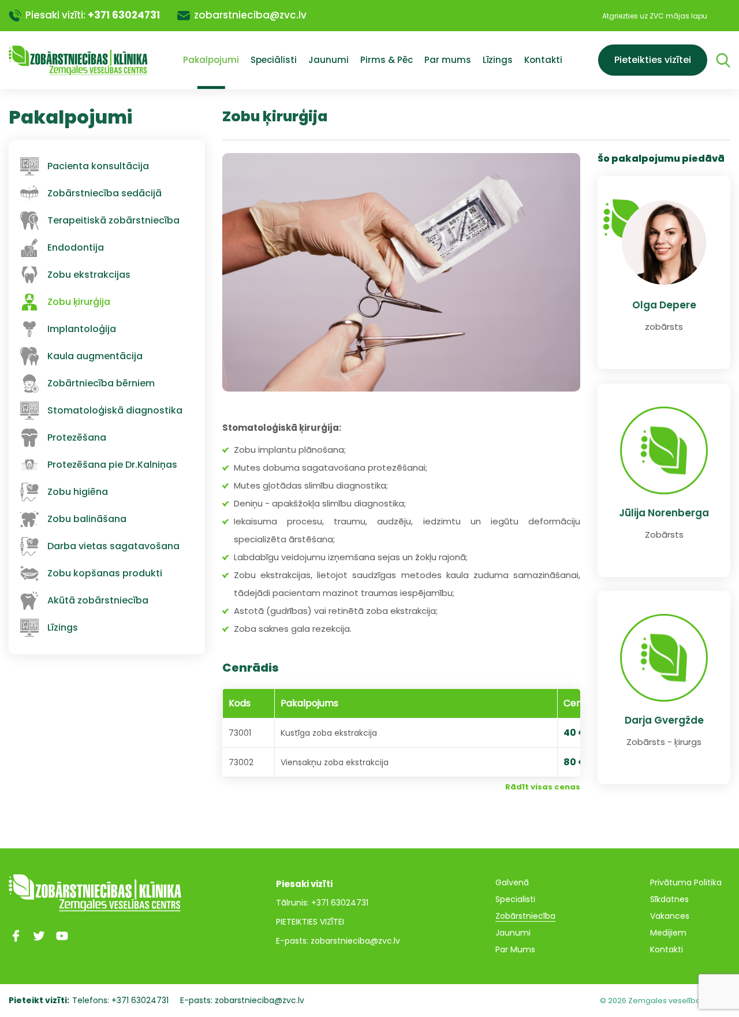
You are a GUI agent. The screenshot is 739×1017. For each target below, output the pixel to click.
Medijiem (668, 932)
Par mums (447, 60)
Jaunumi (328, 60)
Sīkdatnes (669, 899)
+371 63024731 (124, 15)
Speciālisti (274, 60)
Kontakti (543, 60)
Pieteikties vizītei (652, 59)
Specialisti (515, 899)
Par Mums (515, 949)
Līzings (498, 60)
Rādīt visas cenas (542, 786)
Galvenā (512, 882)
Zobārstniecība (525, 916)
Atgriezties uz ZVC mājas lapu (654, 16)
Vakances (669, 916)
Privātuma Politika (686, 882)
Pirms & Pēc (386, 60)
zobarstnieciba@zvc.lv (250, 15)
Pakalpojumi (211, 60)
